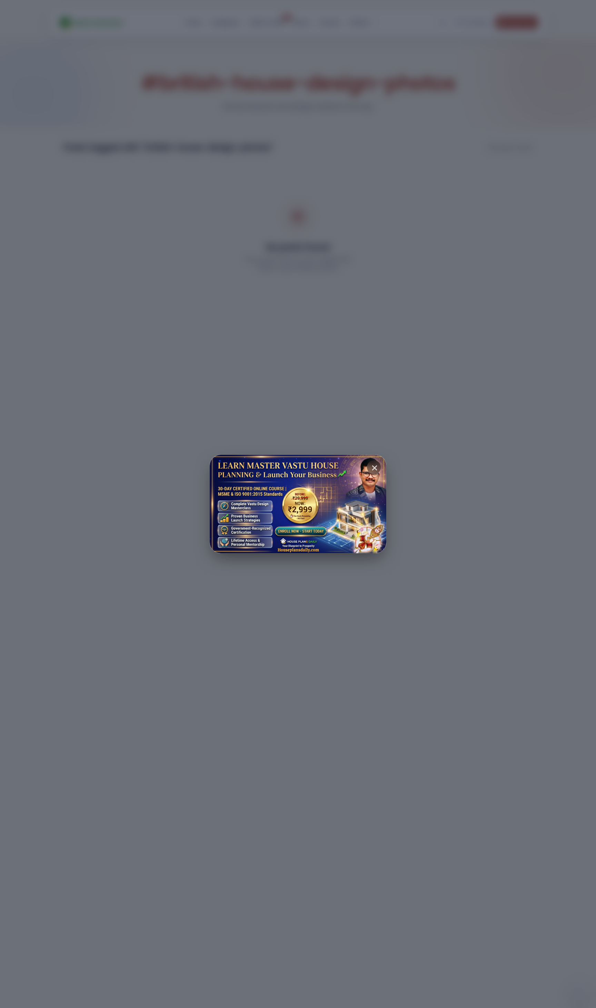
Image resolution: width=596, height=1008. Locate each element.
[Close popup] (374, 467)
